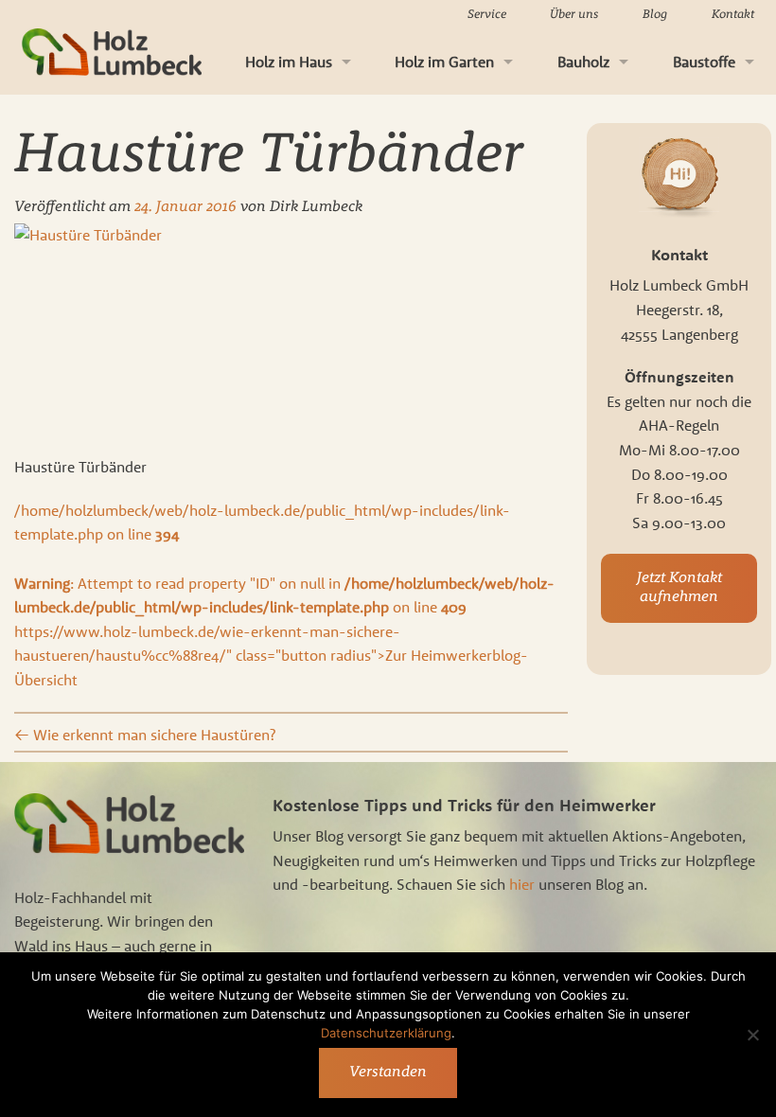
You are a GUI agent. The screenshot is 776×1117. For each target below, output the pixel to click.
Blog (655, 15)
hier (522, 884)
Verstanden (388, 1072)
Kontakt (733, 15)
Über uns (574, 15)
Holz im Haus (288, 61)
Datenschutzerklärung (386, 1032)
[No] (752, 1034)
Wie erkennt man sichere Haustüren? (144, 734)
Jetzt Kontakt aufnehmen (679, 588)
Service (486, 15)
